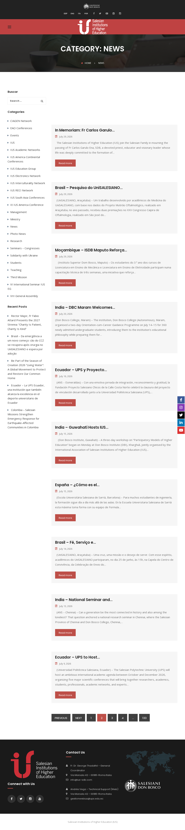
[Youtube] (106, 13)
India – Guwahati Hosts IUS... (81, 427)
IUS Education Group (23, 168)
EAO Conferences (21, 128)
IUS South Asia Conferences (27, 197)
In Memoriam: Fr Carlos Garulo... (85, 130)
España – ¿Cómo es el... (77, 485)
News (14, 226)
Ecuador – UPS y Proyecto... (81, 370)
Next (79, 718)
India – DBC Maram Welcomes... (85, 307)
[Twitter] (99, 13)
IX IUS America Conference (27, 205)
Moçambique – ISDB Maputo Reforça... (91, 250)
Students (15, 262)
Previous (61, 718)
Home (88, 63)
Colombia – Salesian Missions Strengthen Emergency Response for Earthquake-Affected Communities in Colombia (23, 418)
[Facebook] (94, 13)
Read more (65, 163)
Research (16, 241)
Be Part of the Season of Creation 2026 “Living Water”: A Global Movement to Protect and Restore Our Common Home (27, 369)
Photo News (18, 233)
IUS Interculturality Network (27, 183)
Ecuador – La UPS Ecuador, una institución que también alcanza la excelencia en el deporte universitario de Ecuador (26, 393)
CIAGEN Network (21, 121)
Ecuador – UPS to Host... (77, 657)
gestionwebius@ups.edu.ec (86, 798)
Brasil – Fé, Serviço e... (75, 542)
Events (14, 135)
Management (18, 212)
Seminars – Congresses (25, 248)
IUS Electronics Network (25, 176)
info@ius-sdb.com (81, 780)
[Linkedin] (113, 13)
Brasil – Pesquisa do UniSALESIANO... (89, 187)
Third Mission (18, 277)
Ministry (15, 219)
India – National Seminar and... (84, 599)
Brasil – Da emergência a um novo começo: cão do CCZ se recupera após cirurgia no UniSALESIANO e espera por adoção (26, 344)
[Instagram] (119, 13)
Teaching (15, 270)
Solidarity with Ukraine (24, 255)
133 (144, 718)
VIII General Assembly (24, 296)
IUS (12, 142)
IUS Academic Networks (25, 150)
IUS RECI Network (21, 190)
